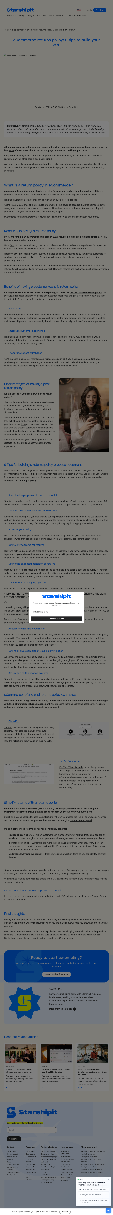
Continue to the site (56, 618)
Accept (65, 1212)
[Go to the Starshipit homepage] (56, 596)
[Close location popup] (81, 595)
